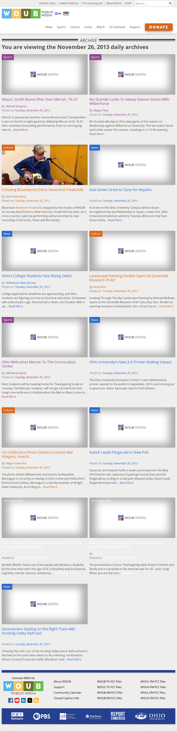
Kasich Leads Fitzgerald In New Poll (118, 452)
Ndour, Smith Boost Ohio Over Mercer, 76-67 (40, 99)
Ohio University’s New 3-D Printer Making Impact (130, 362)
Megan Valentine (16, 463)
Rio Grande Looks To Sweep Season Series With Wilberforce (129, 101)
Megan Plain (101, 110)
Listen (88, 27)
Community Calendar (67, 692)
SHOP (128, 3)
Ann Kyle (99, 554)
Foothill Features (68, 3)
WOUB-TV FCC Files (109, 681)
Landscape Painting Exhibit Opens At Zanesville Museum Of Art (129, 278)
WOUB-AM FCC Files (110, 692)
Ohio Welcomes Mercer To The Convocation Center (39, 364)
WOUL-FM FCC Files (153, 692)
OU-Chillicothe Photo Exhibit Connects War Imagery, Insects (37, 454)
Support (135, 27)
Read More (21, 130)
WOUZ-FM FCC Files (153, 698)
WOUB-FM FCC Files (109, 698)
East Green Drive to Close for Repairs (120, 190)
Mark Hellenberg (16, 196)
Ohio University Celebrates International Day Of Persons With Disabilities (42, 545)
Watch (101, 27)
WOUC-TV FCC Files (109, 687)
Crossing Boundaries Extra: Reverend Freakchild (42, 190)
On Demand (117, 27)
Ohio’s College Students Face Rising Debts (37, 276)
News (49, 27)
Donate (158, 27)
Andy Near (100, 287)
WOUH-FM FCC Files (153, 687)
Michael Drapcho (16, 106)
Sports (61, 27)
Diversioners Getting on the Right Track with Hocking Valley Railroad (38, 631)
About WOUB (113, 3)
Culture (75, 27)
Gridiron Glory (47, 3)
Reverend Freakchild (28, 208)
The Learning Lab (92, 3)
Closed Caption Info (66, 698)
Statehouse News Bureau (21, 283)
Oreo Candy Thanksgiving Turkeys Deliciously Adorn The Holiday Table (127, 545)
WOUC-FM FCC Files (153, 681)
